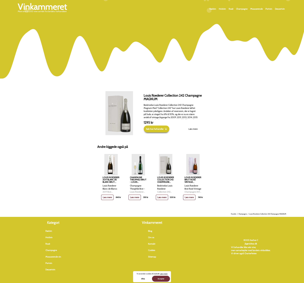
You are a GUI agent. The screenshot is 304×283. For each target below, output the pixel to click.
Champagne (241, 9)
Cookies (151, 250)
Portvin (269, 9)
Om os (151, 237)
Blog (150, 231)
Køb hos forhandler (155, 129)
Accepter (161, 279)
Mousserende (256, 9)
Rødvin (212, 9)
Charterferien (250, 253)
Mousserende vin (53, 256)
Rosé (231, 9)
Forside (233, 214)
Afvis (143, 279)
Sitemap (152, 256)
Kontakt (151, 244)
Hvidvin (222, 9)
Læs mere (193, 129)
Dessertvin (280, 9)
